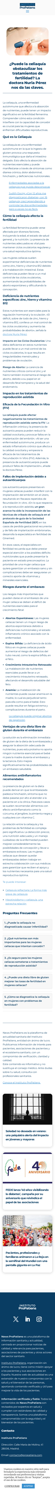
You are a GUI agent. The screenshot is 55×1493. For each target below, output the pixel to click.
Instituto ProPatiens (13, 1362)
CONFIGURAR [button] (12, 1486)
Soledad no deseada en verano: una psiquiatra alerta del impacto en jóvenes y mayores (27, 1135)
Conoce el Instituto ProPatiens (22, 1082)
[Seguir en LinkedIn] (27, 1319)
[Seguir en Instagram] (39, 1319)
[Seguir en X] (16, 1319)
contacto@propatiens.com (25, 1455)
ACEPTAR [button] (28, 1486)
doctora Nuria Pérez (15, 334)
